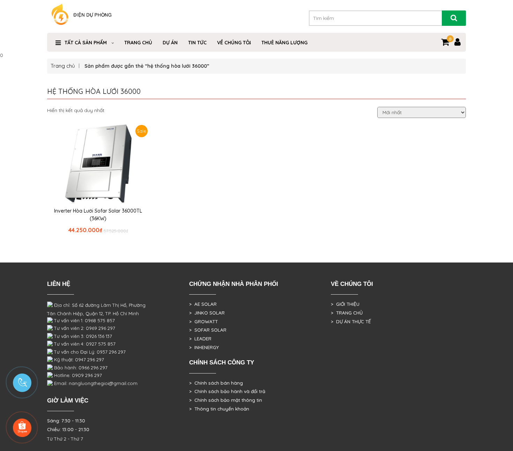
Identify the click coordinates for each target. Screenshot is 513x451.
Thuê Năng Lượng (284, 42)
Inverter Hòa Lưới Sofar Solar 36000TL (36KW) (98, 215)
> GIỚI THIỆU (345, 304)
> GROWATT (203, 321)
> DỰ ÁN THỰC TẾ (351, 321)
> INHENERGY (204, 347)
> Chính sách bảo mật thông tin (225, 400)
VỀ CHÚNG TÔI (234, 42)
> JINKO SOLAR (207, 313)
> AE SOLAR (203, 304)
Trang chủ (63, 65)
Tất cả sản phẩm (86, 42)
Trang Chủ (138, 42)
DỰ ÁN (170, 42)
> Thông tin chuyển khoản (219, 409)
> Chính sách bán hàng (216, 383)
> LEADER (200, 338)
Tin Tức (197, 42)
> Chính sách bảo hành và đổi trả (227, 391)
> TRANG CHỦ (347, 313)
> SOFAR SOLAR (207, 330)
